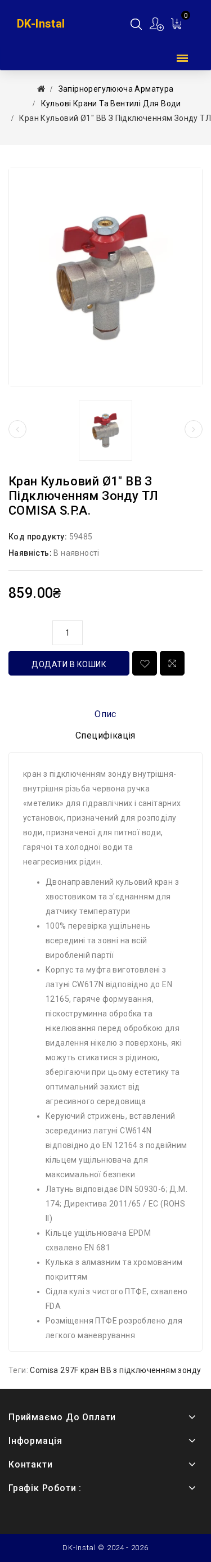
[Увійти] (157, 24)
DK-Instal (41, 23)
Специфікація (105, 735)
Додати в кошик (69, 664)
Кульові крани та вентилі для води (111, 103)
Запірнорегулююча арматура (116, 88)
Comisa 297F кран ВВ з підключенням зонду (115, 1370)
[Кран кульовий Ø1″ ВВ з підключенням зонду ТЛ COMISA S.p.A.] (105, 277)
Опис (105, 714)
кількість (27, 631)
